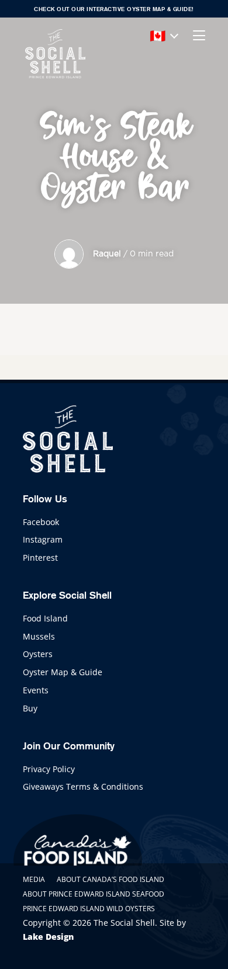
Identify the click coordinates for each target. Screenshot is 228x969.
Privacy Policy (49, 768)
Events (36, 690)
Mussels (39, 636)
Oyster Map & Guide (62, 672)
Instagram (43, 539)
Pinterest (40, 557)
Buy (30, 708)
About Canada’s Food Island (110, 879)
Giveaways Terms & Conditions (83, 786)
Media (34, 879)
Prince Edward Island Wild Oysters (89, 909)
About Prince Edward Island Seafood (93, 894)
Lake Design (48, 936)
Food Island (45, 618)
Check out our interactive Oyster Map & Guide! (114, 9)
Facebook (41, 521)
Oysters (38, 653)
